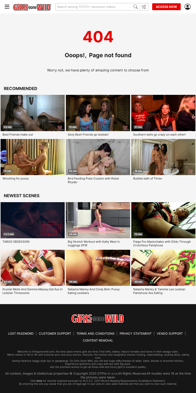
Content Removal (98, 340)
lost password (21, 333)
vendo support (170, 333)
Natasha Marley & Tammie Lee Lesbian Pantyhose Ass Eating (159, 291)
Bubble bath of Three (147, 178)
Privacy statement (136, 333)
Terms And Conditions (95, 333)
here (39, 380)
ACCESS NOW (166, 7)
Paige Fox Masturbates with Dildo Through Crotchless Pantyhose (162, 243)
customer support (55, 333)
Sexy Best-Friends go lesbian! (88, 134)
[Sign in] (188, 7)
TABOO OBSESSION (15, 241)
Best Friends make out (17, 134)
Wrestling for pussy (15, 178)
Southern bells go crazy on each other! (159, 134)
